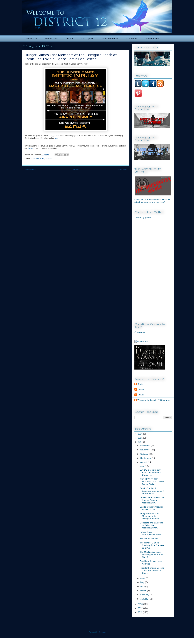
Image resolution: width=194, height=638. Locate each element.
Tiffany (140, 394)
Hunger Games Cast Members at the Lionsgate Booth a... (150, 516)
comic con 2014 (37, 159)
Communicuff (152, 38)
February (145, 594)
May (142, 582)
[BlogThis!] (58, 154)
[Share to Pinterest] (67, 154)
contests (48, 159)
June (143, 578)
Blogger (102, 632)
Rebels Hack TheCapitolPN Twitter (151, 533)
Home (76, 169)
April (142, 586)
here (57, 138)
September (146, 458)
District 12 (31, 38)
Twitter (30, 148)
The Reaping (51, 38)
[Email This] (56, 154)
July (142, 466)
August (144, 462)
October (144, 454)
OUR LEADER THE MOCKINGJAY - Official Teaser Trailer (152, 481)
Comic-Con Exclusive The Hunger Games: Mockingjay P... (152, 500)
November (145, 449)
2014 (140, 442)
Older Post (122, 169)
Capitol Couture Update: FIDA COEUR (151, 508)
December (145, 445)
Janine (140, 389)
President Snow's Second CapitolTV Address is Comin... (152, 570)
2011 (140, 612)
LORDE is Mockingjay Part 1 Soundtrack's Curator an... (150, 472)
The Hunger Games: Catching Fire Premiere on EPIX (152, 545)
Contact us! (139, 332)
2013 (140, 604)
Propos (70, 38)
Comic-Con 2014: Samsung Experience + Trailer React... (152, 491)
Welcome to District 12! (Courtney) (154, 400)
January (144, 599)
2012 (140, 608)
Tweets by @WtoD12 (144, 217)
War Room (131, 38)
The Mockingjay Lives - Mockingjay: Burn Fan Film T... (151, 554)
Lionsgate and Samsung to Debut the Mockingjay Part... (151, 525)
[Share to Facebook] (64, 154)
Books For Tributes (149, 538)
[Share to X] (61, 154)
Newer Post (30, 169)
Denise (140, 384)
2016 (140, 434)
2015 (140, 438)
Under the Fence (109, 38)
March (143, 590)
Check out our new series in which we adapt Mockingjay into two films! (152, 200)
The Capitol (87, 38)
